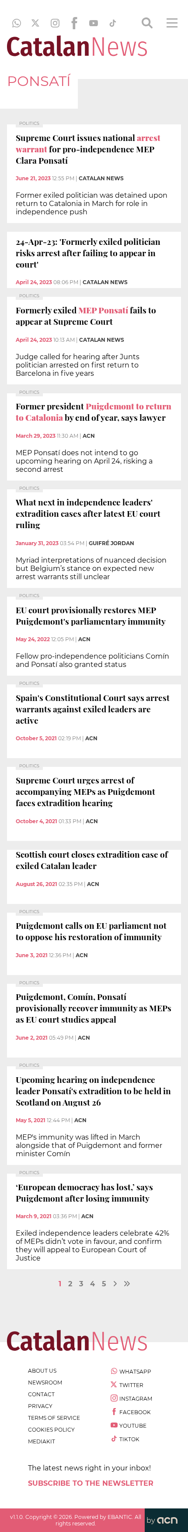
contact (41, 1394)
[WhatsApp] (16, 23)
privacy (40, 1406)
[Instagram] (55, 23)
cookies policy (51, 1429)
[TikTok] (112, 23)
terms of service (54, 1418)
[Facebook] (74, 23)
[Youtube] (93, 23)
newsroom (45, 1382)
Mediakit (41, 1441)
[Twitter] (35, 23)
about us (42, 1370)
